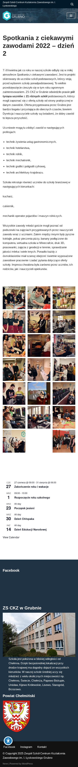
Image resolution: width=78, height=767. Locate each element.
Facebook (9, 746)
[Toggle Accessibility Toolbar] (8, 740)
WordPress (27, 763)
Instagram (26, 746)
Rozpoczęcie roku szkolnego (32, 497)
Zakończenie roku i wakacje (31, 486)
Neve (5, 763)
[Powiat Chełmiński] (16, 731)
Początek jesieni (24, 508)
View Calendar (11, 537)
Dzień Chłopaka (24, 519)
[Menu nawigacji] (71, 16)
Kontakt (41, 746)
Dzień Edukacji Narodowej (30, 529)
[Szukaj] (72, 4)
